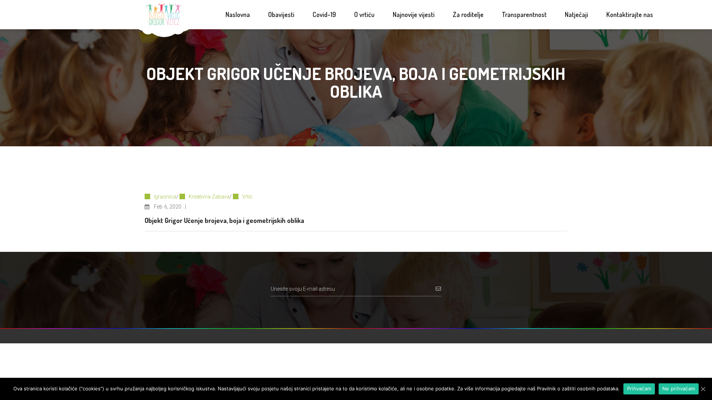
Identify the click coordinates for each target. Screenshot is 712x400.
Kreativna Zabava (209, 197)
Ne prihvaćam (678, 388)
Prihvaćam (639, 388)
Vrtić (247, 197)
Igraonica (165, 197)
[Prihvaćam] (702, 389)
